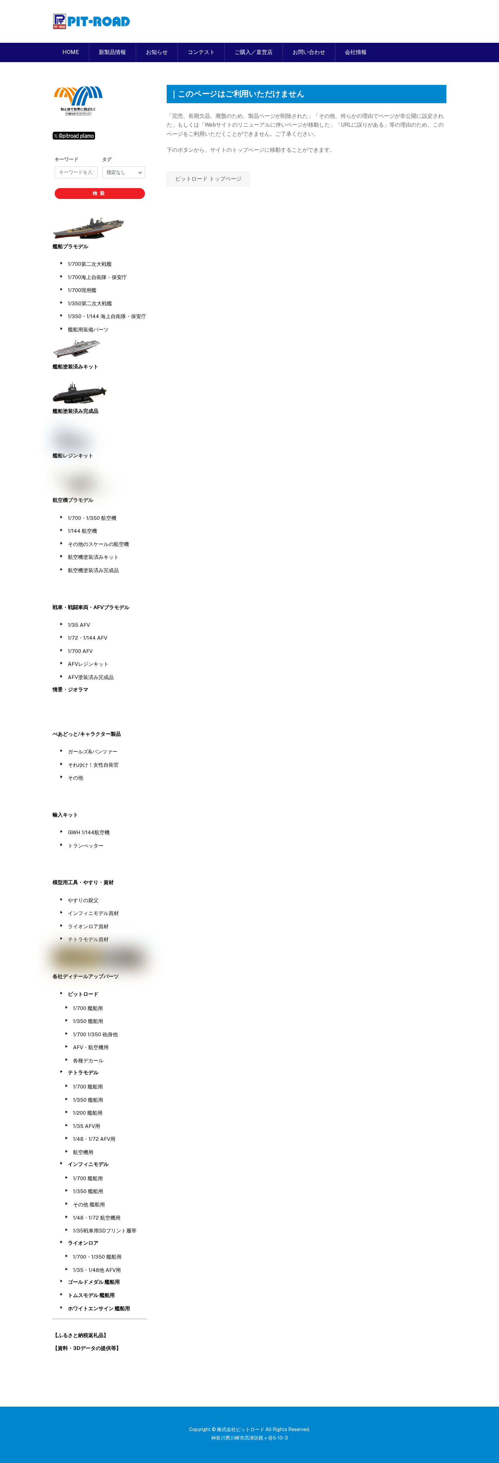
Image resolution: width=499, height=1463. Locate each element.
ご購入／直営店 (254, 52)
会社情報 (356, 52)
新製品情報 (112, 52)
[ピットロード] (92, 25)
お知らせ (157, 52)
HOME (70, 52)
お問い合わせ (309, 52)
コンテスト (201, 52)
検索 (100, 193)
